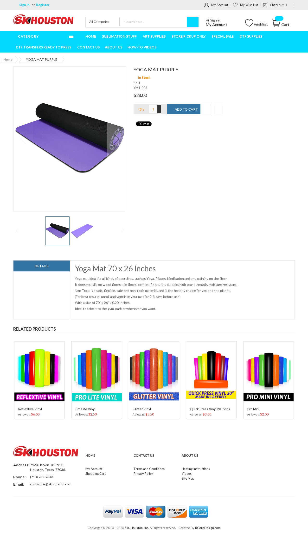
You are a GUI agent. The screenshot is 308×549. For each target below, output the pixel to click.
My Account (219, 5)
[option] (39, 379)
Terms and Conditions (149, 469)
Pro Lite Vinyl (85, 409)
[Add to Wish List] (206, 109)
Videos (187, 473)
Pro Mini (253, 409)
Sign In (24, 5)
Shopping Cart (95, 473)
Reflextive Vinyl (30, 409)
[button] (116, 139)
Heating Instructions (196, 469)
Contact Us (144, 455)
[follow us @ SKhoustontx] (290, 5)
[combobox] (158, 22)
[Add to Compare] (218, 109)
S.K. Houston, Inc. (137, 528)
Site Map (188, 478)
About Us (190, 455)
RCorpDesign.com (208, 528)
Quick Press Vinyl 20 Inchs (210, 409)
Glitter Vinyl (142, 409)
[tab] (41, 266)
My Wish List (249, 5)
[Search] (193, 22)
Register (43, 5)
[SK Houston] (43, 20)
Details (41, 266)
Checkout (276, 5)
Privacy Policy (143, 473)
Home (8, 59)
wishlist (261, 24)
